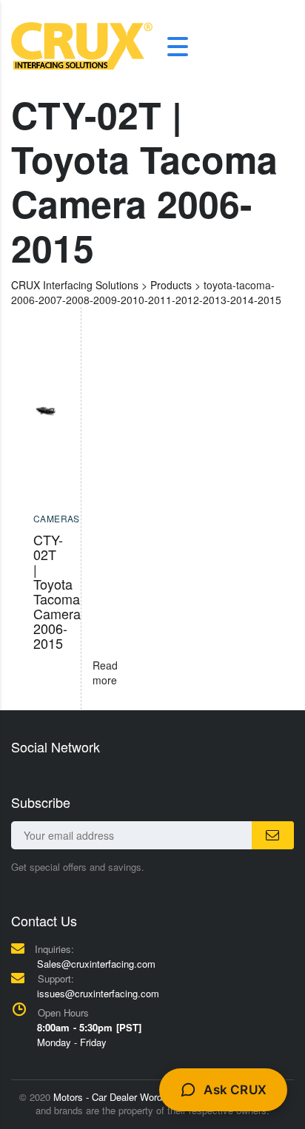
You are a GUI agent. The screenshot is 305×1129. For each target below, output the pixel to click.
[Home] (81, 44)
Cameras (56, 518)
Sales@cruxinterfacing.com (96, 964)
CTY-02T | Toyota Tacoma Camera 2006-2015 (57, 591)
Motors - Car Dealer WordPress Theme (136, 1097)
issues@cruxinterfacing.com (98, 993)
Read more (105, 672)
